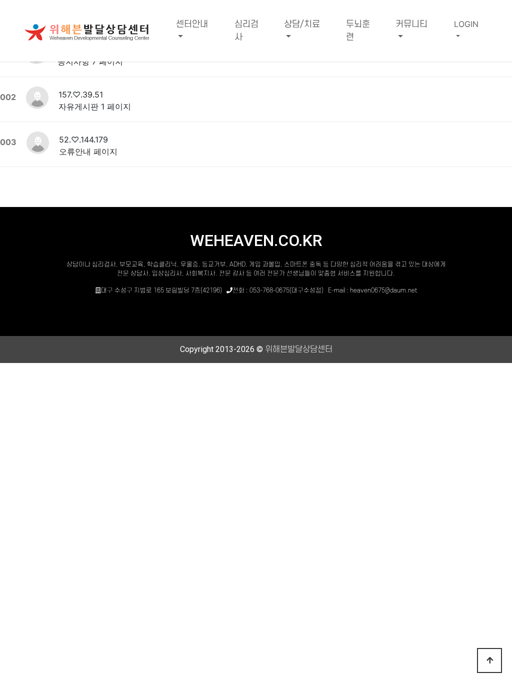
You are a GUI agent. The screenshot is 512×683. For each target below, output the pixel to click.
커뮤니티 (412, 24)
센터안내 (192, 24)
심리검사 (246, 31)
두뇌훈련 (358, 31)
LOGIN (466, 24)
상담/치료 (302, 24)
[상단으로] (489, 660)
